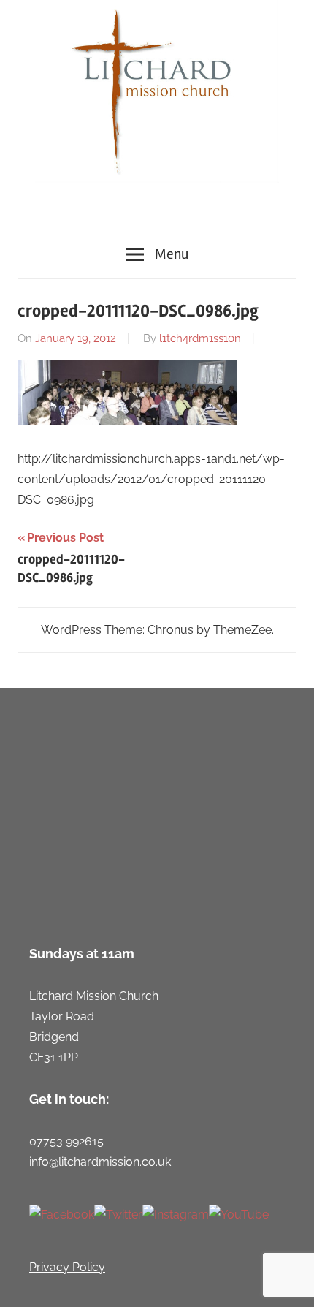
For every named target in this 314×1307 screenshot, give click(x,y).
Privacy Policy (67, 1267)
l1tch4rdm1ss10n (200, 338)
